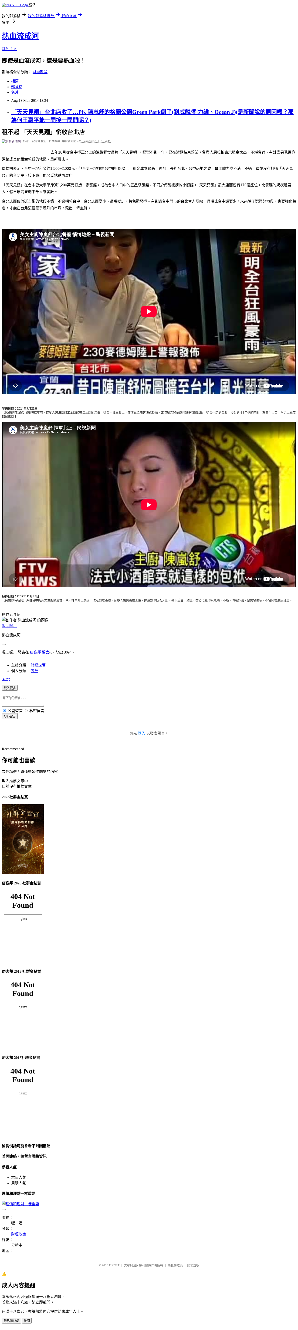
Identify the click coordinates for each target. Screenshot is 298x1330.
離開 (27, 1321)
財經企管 (38, 665)
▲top (6, 679)
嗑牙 (34, 671)
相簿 (15, 81)
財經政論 (40, 72)
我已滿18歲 (11, 1321)
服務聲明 (193, 1265)
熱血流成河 (20, 36)
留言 (45, 652)
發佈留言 (10, 716)
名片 (15, 92)
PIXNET (114, 1265)
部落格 (16, 87)
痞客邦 (35, 652)
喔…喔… (9, 626)
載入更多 (10, 688)
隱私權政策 (175, 1265)
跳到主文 (9, 49)
